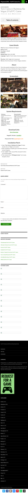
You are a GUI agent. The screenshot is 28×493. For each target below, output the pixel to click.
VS (1, 475)
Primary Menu (26, 1)
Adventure (3, 404)
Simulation (3, 454)
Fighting (2, 420)
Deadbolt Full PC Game (6, 249)
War (1, 478)
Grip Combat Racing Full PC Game (8, 254)
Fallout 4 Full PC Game (5, 169)
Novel (2, 433)
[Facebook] (7, 491)
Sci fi (2, 446)
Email (2, 207)
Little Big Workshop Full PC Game (8, 257)
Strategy (2, 459)
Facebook (3, 349)
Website (3, 213)
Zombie (2, 481)
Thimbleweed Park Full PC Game (8, 242)
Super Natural (4, 462)
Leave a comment (17, 13)
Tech (2, 467)
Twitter (2, 351)
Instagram (3, 354)
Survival (2, 465)
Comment (3, 184)
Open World (3, 436)
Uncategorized (4, 470)
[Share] (24, 491)
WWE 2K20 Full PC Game (6, 259)
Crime (2, 417)
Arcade (2, 409)
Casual (2, 412)
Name (2, 201)
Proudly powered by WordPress (6, 487)
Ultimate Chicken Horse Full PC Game (9, 244)
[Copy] (10, 491)
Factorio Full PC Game (5, 247)
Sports (2, 457)
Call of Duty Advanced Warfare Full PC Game (10, 164)
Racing (2, 441)
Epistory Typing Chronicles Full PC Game (9, 252)
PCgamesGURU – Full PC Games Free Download (11, 1)
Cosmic (2, 414)
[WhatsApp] (20, 491)
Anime (2, 407)
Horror (2, 425)
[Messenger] (14, 491)
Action (2, 7)
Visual (2, 473)
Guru (10, 13)
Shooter (2, 449)
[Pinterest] (17, 491)
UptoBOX (19, 135)
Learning (2, 428)
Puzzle (2, 438)
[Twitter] (3, 491)
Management (3, 430)
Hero (2, 422)
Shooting (6, 7)
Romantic (3, 444)
